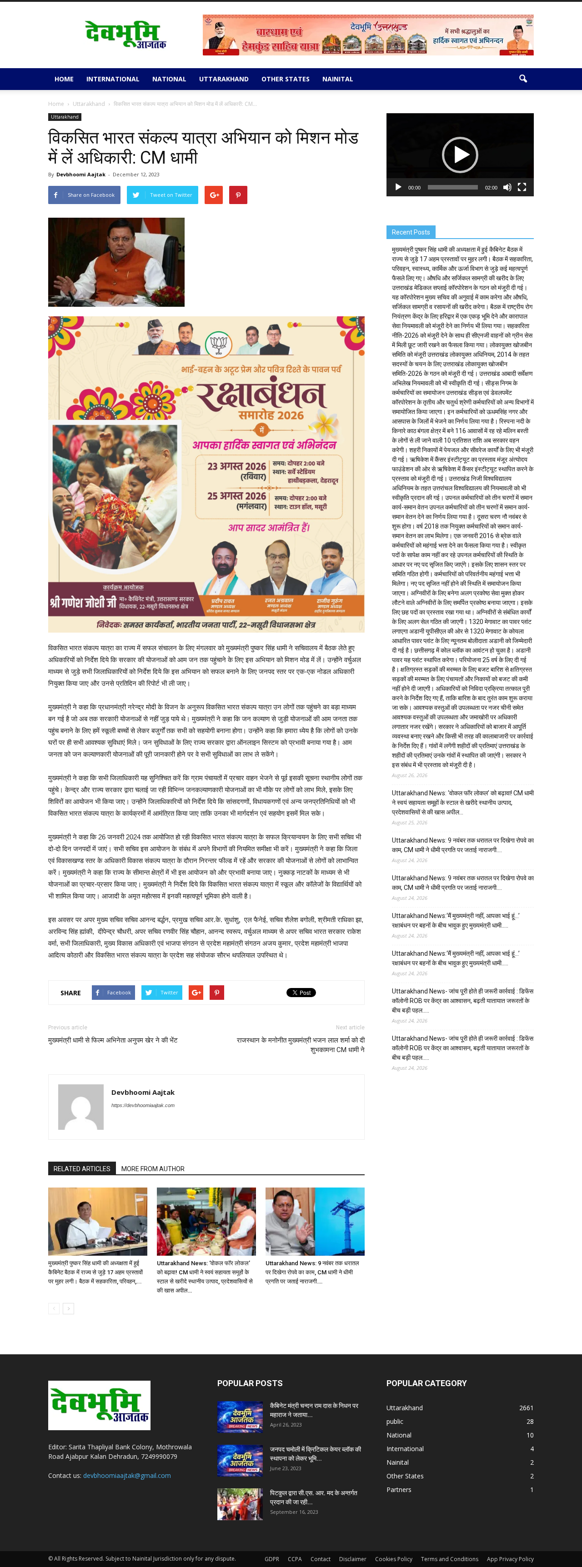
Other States (285, 79)
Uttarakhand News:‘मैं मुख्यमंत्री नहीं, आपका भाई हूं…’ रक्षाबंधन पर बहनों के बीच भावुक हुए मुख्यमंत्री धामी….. (456, 920)
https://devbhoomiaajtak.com (143, 1105)
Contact (321, 1559)
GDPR (272, 1559)
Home (64, 79)
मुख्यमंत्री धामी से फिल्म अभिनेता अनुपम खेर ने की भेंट (113, 1040)
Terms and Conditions (449, 1559)
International (113, 79)
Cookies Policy (393, 1559)
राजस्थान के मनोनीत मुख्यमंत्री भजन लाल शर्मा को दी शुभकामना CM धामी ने (301, 1045)
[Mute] (507, 187)
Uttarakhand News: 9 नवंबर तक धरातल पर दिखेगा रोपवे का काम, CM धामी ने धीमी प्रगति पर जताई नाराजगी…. (312, 1272)
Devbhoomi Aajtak (80, 174)
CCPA (295, 1559)
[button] (523, 79)
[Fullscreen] (522, 187)
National (169, 79)
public (394, 1421)
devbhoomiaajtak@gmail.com (127, 1475)
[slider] (453, 187)
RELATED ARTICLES (82, 1169)
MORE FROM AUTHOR (153, 1169)
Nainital (337, 79)
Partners (398, 1489)
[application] (460, 154)
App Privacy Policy (510, 1559)
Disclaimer (352, 1559)
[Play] (398, 187)
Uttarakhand (224, 79)
